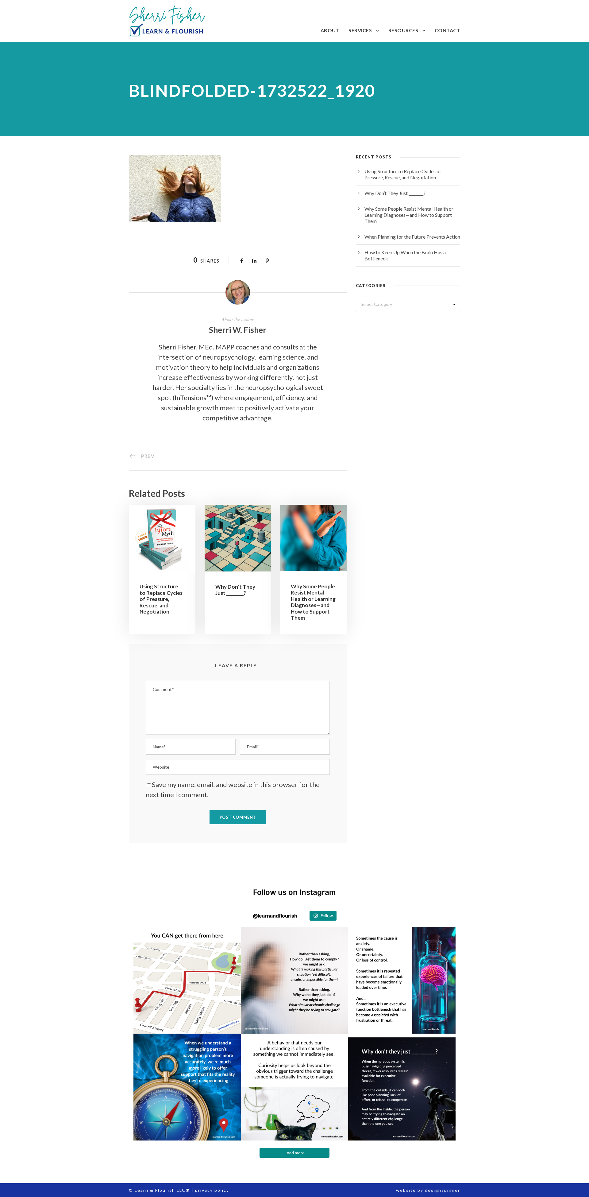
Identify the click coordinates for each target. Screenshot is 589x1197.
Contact (447, 30)
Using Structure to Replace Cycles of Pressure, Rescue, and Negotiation (161, 599)
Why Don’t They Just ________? (235, 589)
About (330, 30)
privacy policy (212, 1190)
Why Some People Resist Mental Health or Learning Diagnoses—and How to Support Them (313, 602)
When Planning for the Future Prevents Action (412, 237)
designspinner (442, 1190)
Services (360, 30)
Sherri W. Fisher (237, 330)
